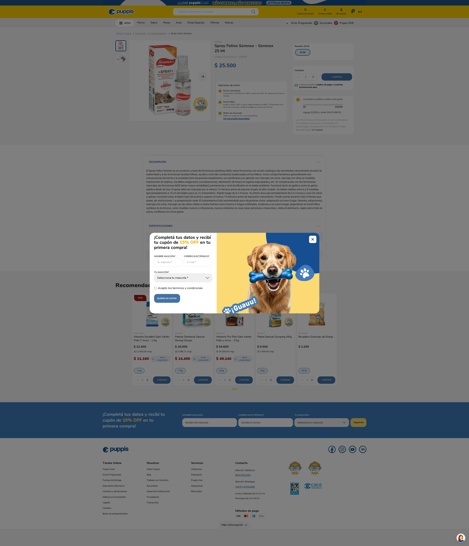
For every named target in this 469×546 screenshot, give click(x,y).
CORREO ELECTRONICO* (196, 256)
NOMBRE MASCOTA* (164, 256)
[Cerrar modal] (312, 239)
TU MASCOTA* (161, 272)
